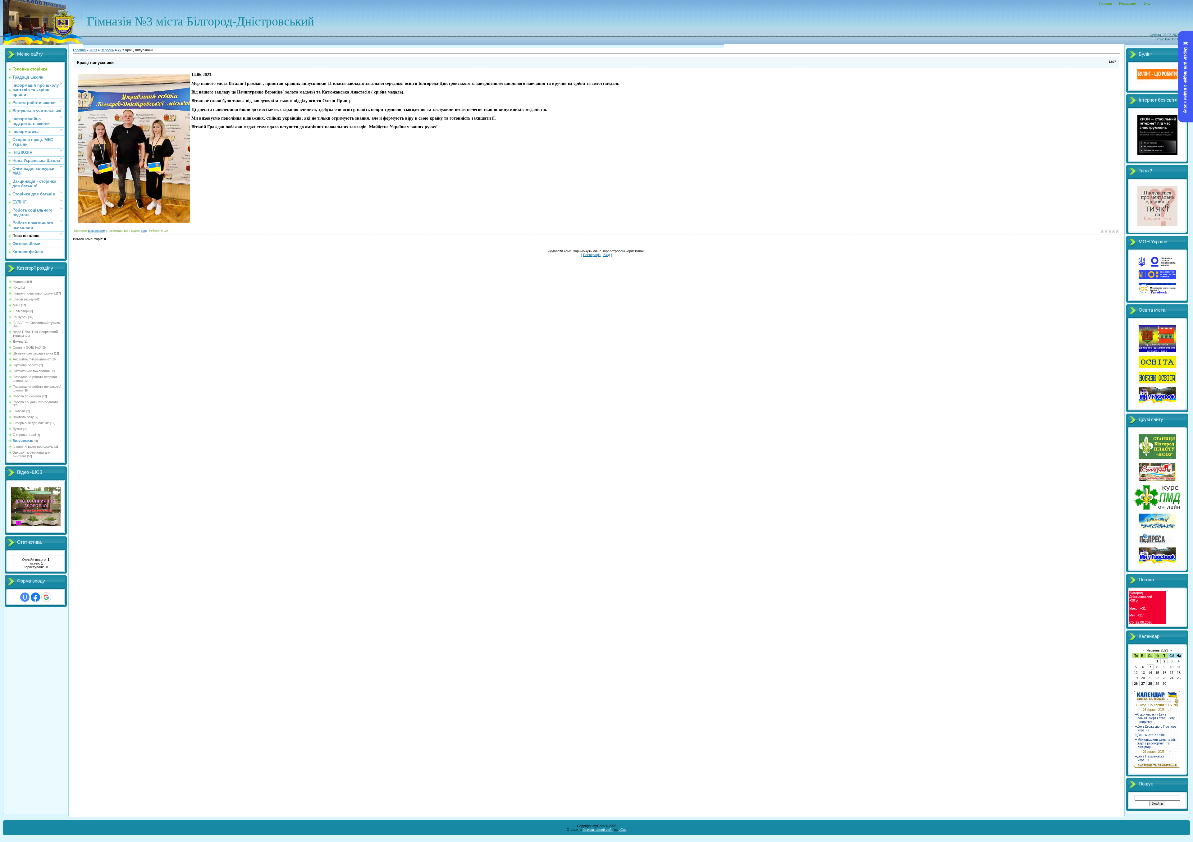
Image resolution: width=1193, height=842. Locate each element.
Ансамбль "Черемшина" (32, 359)
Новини (19, 281)
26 (1136, 683)
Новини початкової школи (33, 293)
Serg (144, 230)
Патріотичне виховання (31, 371)
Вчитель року (23, 417)
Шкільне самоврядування (33, 353)
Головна (1105, 3)
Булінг (17, 429)
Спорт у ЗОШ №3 (27, 347)
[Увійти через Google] (46, 597)
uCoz (623, 829)
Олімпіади (21, 311)
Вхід (1147, 3)
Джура (18, 341)
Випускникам (23, 440)
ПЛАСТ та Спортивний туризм (37, 323)
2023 (93, 50)
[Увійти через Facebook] (35, 597)
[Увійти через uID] (25, 597)
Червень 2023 (1157, 650)
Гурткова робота (26, 365)
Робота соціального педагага (35, 402)
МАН (16, 305)
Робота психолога (27, 396)
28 (1150, 683)
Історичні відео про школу (33, 446)
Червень (107, 50)
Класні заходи (23, 299)
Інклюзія (19, 411)
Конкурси (20, 317)
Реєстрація (1127, 3)
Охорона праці (24, 435)
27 (119, 50)
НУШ (17, 287)
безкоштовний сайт (598, 829)
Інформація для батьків (31, 423)
